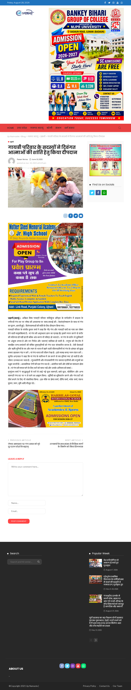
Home (10, 127)
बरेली (49, 127)
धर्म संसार (69, 127)
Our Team (117, 686)
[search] (120, 128)
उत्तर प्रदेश (22, 127)
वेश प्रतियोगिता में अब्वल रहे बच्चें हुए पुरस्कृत (111, 563)
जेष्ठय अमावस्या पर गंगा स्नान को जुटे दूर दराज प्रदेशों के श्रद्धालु (24, 445)
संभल (58, 127)
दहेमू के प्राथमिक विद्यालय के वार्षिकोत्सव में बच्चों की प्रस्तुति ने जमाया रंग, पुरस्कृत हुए (114, 580)
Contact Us (104, 686)
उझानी (12, 142)
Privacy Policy (89, 686)
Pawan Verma (22, 159)
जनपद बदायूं (36, 127)
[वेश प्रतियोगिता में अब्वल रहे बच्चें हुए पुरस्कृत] (95, 563)
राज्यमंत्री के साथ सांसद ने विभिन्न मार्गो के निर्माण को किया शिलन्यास (66, 445)
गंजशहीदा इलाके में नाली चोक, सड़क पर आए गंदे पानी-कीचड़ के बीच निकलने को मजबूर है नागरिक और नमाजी (114, 601)
